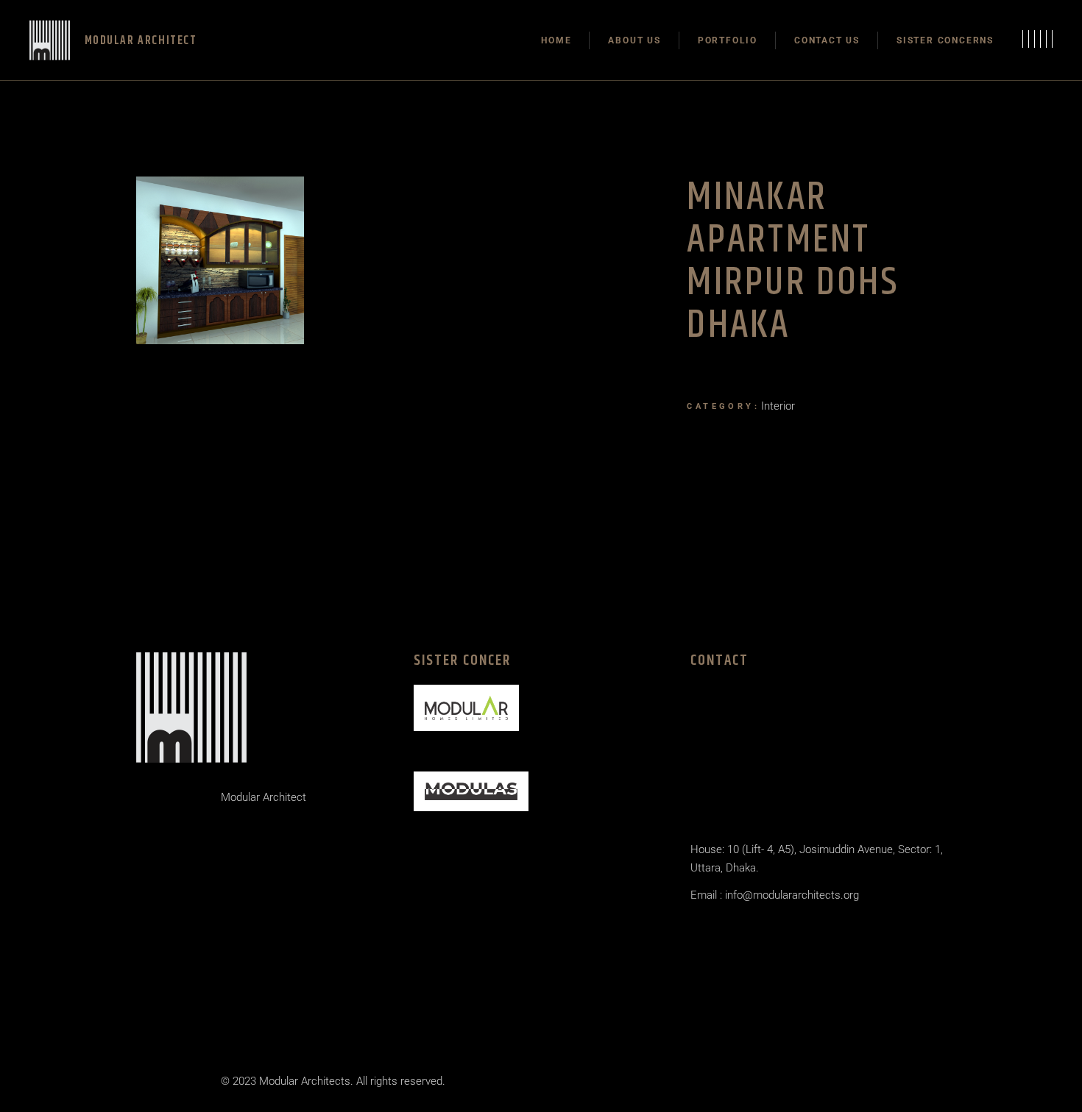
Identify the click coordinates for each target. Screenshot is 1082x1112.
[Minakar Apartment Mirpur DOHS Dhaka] (220, 260)
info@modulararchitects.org (790, 895)
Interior (778, 406)
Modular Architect (263, 797)
